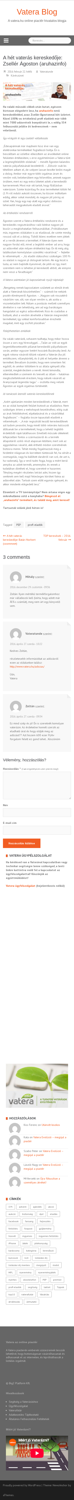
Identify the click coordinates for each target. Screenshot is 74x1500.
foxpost (28, 1228)
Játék (25, 1243)
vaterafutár (27, 1294)
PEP (18, 525)
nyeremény (25, 1272)
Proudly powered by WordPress (22, 1485)
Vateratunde (46, 71)
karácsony (14, 1250)
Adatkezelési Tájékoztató (24, 1414)
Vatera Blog (37, 11)
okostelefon (29, 1279)
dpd (41, 1214)
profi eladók (35, 525)
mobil (56, 1265)
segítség (32, 1287)
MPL (10, 1272)
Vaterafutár (15, 1410)
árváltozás (14, 1301)
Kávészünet (17, 75)
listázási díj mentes (19, 1265)
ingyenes (27, 1236)
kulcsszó (13, 1257)
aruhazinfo (46, 110)
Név (5, 805)
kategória (31, 1250)
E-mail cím (10, 823)
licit (26, 1257)
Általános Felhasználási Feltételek (29, 1419)
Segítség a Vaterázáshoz (23, 1401)
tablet (47, 1287)
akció (51, 1206)
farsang (29, 1221)
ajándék (37, 1206)
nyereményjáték (47, 1272)
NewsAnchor (60, 1485)
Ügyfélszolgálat (18, 1406)
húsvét (12, 1236)
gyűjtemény (45, 1228)
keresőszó (48, 1250)
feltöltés (13, 1228)
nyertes (12, 1279)
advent (22, 1206)
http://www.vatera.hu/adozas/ (27, 666)
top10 (11, 1294)
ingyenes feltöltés (48, 1236)
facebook (13, 1221)
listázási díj (41, 1257)
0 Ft (10, 1206)
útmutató (31, 1301)
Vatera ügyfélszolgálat (20, 886)
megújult (41, 1265)
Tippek (60, 1287)
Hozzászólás (12, 769)
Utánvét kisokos (51, 1125)
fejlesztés (45, 1221)
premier (57, 1279)
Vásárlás (44, 1294)
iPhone (12, 1243)
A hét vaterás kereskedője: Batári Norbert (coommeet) (19, 539)
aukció (12, 1214)
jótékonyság (41, 1243)
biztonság (27, 1214)
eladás (53, 1214)
